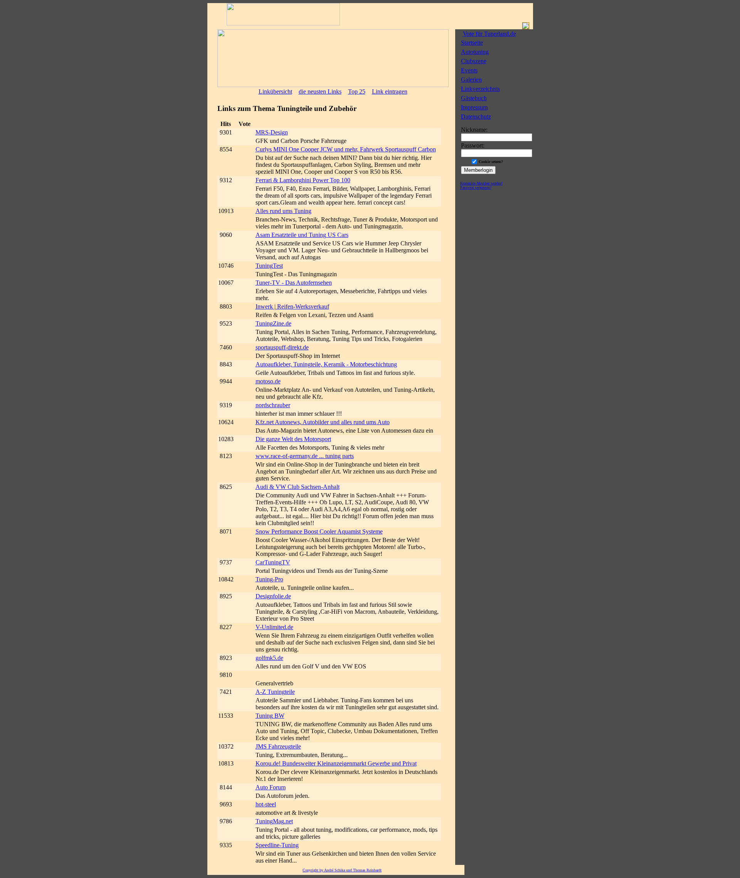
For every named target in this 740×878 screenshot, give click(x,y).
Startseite (472, 42)
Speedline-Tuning (277, 845)
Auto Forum (271, 787)
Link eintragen (389, 91)
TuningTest (269, 265)
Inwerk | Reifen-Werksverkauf (292, 306)
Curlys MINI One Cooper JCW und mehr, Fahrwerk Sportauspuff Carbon (346, 149)
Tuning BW (270, 715)
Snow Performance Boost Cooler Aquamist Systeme (319, 531)
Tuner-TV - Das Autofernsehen (294, 282)
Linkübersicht (275, 91)
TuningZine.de (273, 323)
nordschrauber (273, 405)
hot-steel (266, 804)
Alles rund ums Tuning (283, 211)
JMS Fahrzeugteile (278, 746)
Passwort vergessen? (475, 187)
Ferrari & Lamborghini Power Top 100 (303, 180)
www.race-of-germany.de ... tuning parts (305, 456)
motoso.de (268, 381)
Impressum (474, 107)
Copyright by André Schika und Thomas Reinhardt (342, 870)
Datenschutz (476, 116)
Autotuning (475, 52)
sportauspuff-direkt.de (282, 347)
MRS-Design (272, 132)
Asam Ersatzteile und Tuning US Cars (302, 235)
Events (469, 70)
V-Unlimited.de (274, 627)
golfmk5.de (269, 658)
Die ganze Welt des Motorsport (293, 439)
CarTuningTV (273, 562)
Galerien (471, 79)
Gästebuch (474, 98)
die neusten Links (320, 91)
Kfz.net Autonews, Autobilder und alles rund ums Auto (323, 422)
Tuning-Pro (269, 579)
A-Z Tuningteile (275, 691)
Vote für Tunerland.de (489, 33)
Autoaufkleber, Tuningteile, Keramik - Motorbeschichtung (326, 364)
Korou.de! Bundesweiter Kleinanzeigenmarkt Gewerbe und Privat (336, 763)
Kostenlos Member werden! (481, 183)
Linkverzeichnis (480, 89)
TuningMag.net (274, 821)
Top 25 (356, 91)
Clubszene (473, 61)
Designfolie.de (273, 596)
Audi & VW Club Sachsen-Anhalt (298, 486)
